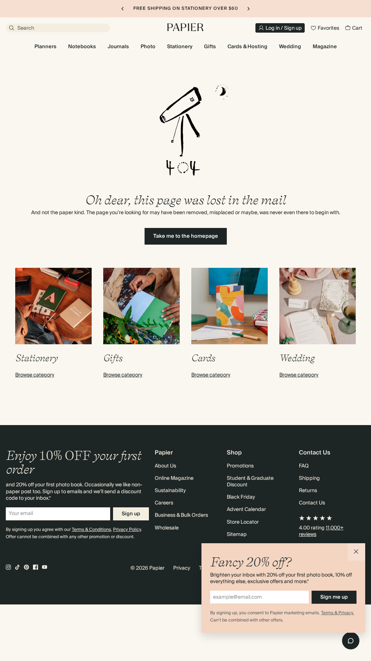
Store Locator (243, 522)
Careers (164, 503)
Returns (308, 490)
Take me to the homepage (185, 236)
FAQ (304, 466)
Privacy (181, 568)
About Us (165, 466)
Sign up (131, 514)
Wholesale (167, 528)
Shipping (309, 478)
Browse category (34, 375)
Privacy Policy (127, 529)
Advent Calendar (246, 509)
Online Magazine (174, 478)
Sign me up (334, 597)
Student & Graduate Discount (250, 481)
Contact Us (312, 503)
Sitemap (237, 534)
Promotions (240, 466)
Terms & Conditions (91, 529)
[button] (356, 552)
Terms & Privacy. (337, 613)
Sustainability (170, 490)
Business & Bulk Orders (181, 515)
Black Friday (241, 497)
